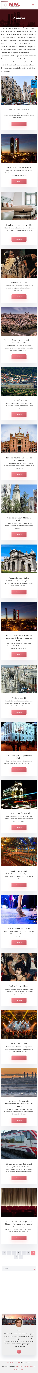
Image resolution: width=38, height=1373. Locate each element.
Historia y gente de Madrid (19, 167)
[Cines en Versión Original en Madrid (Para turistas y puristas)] (19, 1202)
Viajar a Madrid (19, 698)
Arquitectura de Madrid (19, 578)
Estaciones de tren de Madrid (19, 1164)
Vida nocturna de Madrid (19, 813)
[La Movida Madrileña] (19, 967)
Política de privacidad (29, 1366)
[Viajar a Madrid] (19, 679)
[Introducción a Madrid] (19, 90)
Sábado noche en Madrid (19, 928)
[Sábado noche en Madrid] (19, 909)
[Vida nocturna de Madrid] (19, 794)
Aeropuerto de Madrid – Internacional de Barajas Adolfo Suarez (19, 1103)
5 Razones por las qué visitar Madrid (19, 756)
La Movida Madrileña (18, 986)
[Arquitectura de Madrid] (19, 559)
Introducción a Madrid (19, 110)
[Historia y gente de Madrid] (19, 148)
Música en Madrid (19, 1044)
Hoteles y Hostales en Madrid (19, 225)
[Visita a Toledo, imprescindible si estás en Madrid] (19, 321)
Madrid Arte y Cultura (13, 1362)
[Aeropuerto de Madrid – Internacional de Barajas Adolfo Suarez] (19, 1082)
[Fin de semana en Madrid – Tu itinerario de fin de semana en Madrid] (19, 616)
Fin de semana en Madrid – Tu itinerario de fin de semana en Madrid (19, 638)
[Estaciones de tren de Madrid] (19, 1144)
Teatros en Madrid (19, 871)
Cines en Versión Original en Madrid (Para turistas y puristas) (19, 1222)
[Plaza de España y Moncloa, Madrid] (19, 498)
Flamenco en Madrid (19, 282)
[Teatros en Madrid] (19, 851)
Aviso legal (19, 1366)
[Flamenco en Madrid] (19, 263)
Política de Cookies (19, 1369)
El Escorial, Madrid (19, 400)
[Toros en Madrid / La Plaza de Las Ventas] (19, 438)
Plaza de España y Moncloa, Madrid (19, 519)
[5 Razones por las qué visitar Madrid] (19, 736)
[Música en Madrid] (19, 1024)
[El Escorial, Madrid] (19, 381)
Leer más (19, 124)
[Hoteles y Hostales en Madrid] (19, 206)
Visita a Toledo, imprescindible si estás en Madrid (19, 341)
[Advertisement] (19, 1292)
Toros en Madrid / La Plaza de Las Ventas (19, 459)
